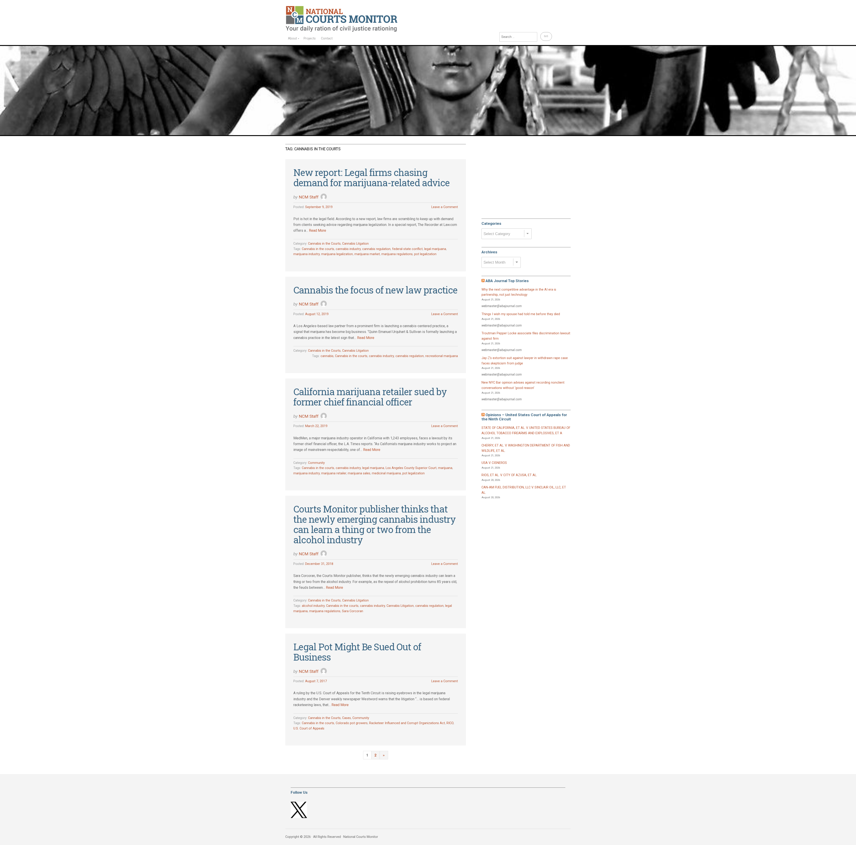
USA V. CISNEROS (494, 463)
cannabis (327, 356)
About (292, 38)
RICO (450, 723)
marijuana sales (359, 473)
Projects (310, 38)
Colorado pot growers (352, 723)
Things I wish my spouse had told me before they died (521, 314)
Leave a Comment (444, 207)
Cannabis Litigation (400, 606)
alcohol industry (313, 606)
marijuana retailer (333, 473)
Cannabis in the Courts (324, 244)
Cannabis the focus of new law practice (375, 290)
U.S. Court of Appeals (308, 728)
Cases (346, 718)
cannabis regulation (376, 249)
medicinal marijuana (386, 473)
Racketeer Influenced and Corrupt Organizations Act (407, 723)
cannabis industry (348, 249)
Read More (317, 230)
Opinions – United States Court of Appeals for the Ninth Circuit (524, 417)
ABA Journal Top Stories (507, 281)
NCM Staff (309, 197)
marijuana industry (306, 254)
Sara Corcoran (352, 611)
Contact (327, 38)
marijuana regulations (397, 254)
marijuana (445, 468)
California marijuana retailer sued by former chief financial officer (370, 396)
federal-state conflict (407, 249)
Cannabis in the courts (318, 249)
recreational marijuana (441, 356)
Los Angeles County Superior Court (411, 468)
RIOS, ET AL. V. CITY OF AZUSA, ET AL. (509, 475)
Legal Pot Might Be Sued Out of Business (357, 651)
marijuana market (367, 254)
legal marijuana (435, 249)
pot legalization (425, 254)
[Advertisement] (515, 179)
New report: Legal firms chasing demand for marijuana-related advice (371, 177)
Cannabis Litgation (355, 244)
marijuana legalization (337, 254)
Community (316, 463)
